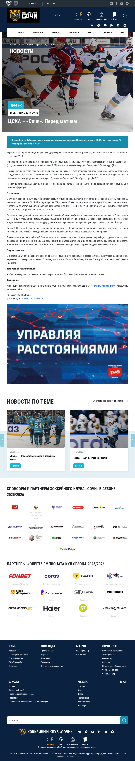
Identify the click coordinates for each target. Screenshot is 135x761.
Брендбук (82, 705)
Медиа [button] (107, 33)
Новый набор (15, 698)
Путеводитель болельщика (114, 666)
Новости (81, 686)
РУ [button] (56, 15)
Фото (80, 690)
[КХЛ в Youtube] (121, 3)
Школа (12, 686)
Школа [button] (91, 33)
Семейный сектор (110, 670)
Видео (80, 694)
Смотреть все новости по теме (108, 400)
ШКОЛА (14, 682)
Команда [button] (37, 33)
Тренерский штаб (49, 650)
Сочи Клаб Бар (108, 673)
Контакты (13, 666)
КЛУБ (12, 646)
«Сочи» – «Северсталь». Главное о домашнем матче (32, 458)
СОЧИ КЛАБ (110, 646)
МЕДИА (83, 682)
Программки (83, 698)
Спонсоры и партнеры (18, 654)
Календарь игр (82, 650)
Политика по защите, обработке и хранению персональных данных (67, 747)
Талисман (45, 662)
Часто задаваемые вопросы (21, 694)
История (12, 650)
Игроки (44, 654)
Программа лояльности (112, 650)
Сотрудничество (16, 658)
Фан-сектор (107, 658)
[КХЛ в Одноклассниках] (116, 3)
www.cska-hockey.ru (33, 298)
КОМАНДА (48, 646)
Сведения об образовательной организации (28, 701)
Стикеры (106, 662)
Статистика (81, 654)
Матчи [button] (55, 33)
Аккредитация (84, 701)
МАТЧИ (81, 646)
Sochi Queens (108, 654)
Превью (15, 466)
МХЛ (122, 33)
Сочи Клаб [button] (73, 33)
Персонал (45, 658)
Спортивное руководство (52, 666)
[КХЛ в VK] (111, 3)
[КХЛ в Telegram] (127, 3)
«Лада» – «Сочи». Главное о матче (90, 457)
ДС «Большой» (15, 662)
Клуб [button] (20, 33)
